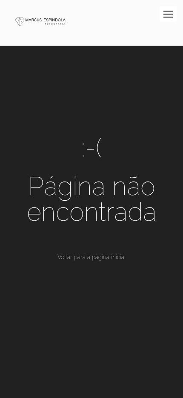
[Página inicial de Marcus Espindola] (40, 22)
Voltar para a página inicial (91, 257)
